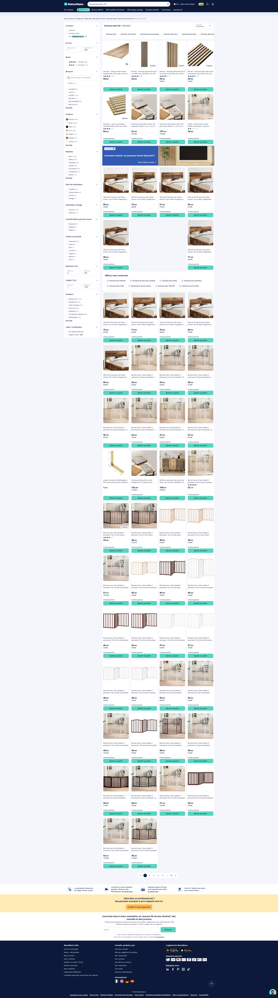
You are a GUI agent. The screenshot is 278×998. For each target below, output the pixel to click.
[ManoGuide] (272, 992)
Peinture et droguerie (76, 19)
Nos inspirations (121, 965)
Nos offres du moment (123, 962)
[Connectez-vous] (207, 4)
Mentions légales (106, 995)
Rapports (194, 995)
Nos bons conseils (121, 949)
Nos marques (120, 959)
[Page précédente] (141, 875)
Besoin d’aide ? (69, 956)
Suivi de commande (71, 949)
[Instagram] (183, 969)
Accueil (66, 19)
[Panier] (212, 4)
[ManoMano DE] (127, 981)
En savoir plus (160, 937)
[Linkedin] (167, 969)
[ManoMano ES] (132, 981)
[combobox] (203, 25)
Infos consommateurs (180, 995)
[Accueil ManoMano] (74, 4)
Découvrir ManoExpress (123, 972)
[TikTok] (188, 969)
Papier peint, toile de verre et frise (95, 19)
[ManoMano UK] (122, 981)
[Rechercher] (89, 4)
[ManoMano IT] (116, 981)
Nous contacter (69, 959)
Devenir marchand (71, 965)
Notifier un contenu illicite (73, 962)
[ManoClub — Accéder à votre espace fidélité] (201, 4)
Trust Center (139, 995)
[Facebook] (173, 969)
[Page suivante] (176, 875)
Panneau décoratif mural (126, 19)
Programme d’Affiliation (72, 972)
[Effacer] (168, 4)
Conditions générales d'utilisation (158, 995)
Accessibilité (203, 995)
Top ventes (119, 969)
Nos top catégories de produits (126, 952)
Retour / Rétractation (71, 952)
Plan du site (94, 995)
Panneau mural (112, 19)
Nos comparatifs (121, 956)
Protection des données (124, 995)
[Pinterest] (178, 969)
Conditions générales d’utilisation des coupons (81, 975)
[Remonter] (211, 983)
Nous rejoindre (69, 969)
